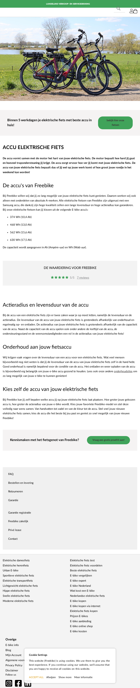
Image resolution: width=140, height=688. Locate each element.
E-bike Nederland (80, 586)
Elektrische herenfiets (16, 565)
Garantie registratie (19, 512)
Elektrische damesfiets (16, 560)
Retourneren (15, 491)
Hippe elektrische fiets (16, 590)
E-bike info (12, 645)
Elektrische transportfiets (18, 580)
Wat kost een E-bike (82, 590)
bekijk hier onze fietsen (115, 122)
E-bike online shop (81, 626)
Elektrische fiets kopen (84, 611)
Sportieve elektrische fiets (18, 575)
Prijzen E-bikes (79, 616)
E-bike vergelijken (81, 575)
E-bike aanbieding (80, 621)
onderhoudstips (123, 371)
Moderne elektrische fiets (18, 601)
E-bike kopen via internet (85, 606)
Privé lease (14, 530)
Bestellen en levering (21, 483)
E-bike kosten (78, 631)
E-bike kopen (78, 601)
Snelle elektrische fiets (16, 596)
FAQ (10, 474)
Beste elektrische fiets (83, 570)
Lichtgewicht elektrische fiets (20, 586)
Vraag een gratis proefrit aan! (108, 440)
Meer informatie (83, 677)
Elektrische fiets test (82, 560)
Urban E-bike (10, 570)
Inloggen (131, 11)
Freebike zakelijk (18, 521)
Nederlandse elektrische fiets (87, 596)
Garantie (13, 500)
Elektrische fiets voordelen (86, 565)
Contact (13, 539)
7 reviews (83, 277)
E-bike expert (78, 580)
